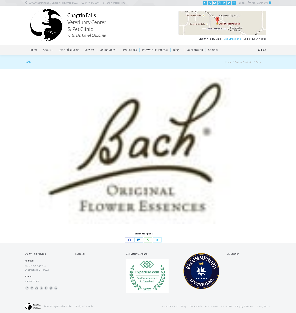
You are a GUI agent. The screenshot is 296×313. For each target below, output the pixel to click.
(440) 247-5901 (92, 2)
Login (242, 2)
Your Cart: (261, 2)
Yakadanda (87, 306)
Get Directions (232, 38)
